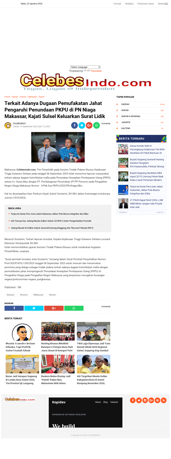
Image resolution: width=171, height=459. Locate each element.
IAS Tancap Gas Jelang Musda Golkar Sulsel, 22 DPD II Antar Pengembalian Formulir (51, 221)
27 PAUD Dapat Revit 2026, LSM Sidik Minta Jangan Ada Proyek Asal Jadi (146, 203)
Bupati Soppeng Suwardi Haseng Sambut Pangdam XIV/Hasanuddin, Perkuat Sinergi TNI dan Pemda (147, 163)
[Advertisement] (85, 40)
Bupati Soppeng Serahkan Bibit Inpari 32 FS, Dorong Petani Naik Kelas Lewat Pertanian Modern (146, 176)
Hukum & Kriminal (131, 116)
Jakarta (125, 122)
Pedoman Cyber (145, 3)
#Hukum (24, 295)
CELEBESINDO (93, 435)
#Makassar (38, 295)
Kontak (117, 3)
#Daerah (10, 295)
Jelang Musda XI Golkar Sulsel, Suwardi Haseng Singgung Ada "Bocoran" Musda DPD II (52, 228)
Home (7, 97)
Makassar (32, 97)
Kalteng (125, 128)
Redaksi (129, 3)
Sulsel (41, 97)
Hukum (23, 97)
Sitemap (162, 3)
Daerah (15, 97)
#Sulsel (52, 295)
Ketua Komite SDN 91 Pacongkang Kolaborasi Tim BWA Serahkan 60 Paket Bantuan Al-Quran (147, 149)
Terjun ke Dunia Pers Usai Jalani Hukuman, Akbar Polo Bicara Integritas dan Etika (49, 214)
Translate (96, 71)
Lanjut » (160, 212)
